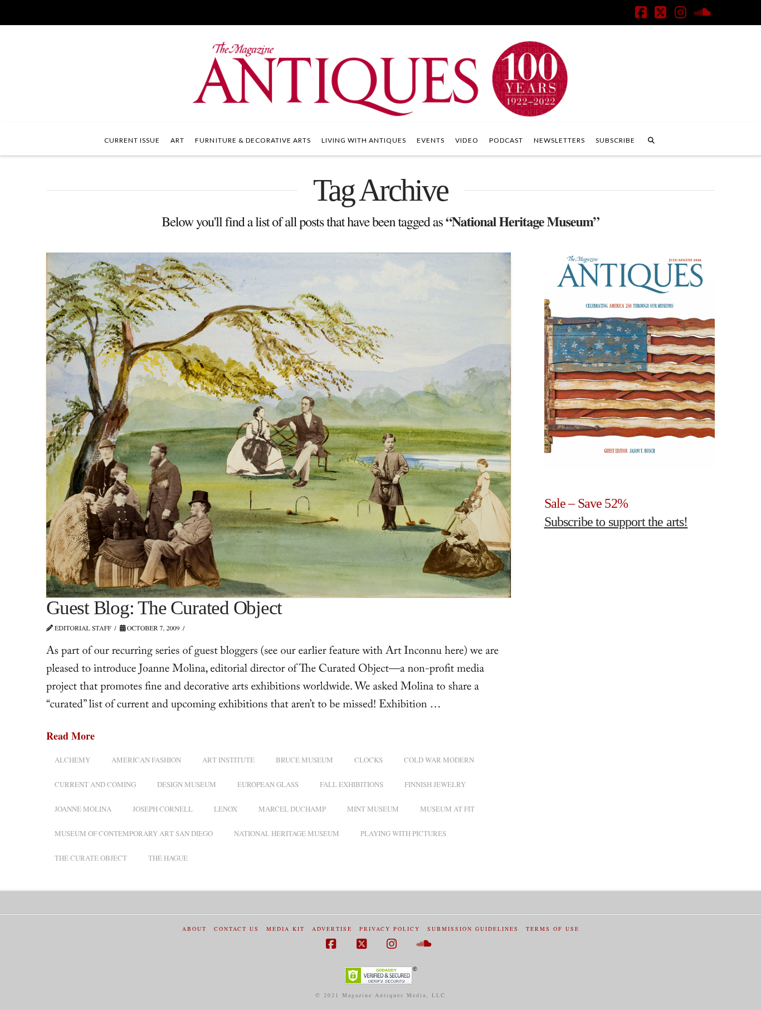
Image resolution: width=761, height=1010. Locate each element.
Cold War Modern (439, 760)
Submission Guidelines (473, 929)
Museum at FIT (447, 809)
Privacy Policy (389, 929)
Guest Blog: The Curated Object (164, 608)
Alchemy (72, 760)
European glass (268, 784)
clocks (368, 760)
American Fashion (146, 760)
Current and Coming (95, 784)
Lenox (225, 809)
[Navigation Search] (651, 139)
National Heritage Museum (286, 833)
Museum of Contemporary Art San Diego (134, 833)
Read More (70, 736)
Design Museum (186, 784)
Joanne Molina (83, 809)
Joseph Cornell (163, 809)
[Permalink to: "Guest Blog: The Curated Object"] (278, 425)
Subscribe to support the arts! (616, 521)
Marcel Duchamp (292, 809)
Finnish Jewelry (435, 784)
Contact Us (236, 929)
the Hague (168, 858)
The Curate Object (91, 858)
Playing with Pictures (403, 833)
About (194, 929)
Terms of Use (552, 929)
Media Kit (285, 929)
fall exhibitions (351, 784)
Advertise (332, 929)
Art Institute (228, 760)
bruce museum (304, 760)
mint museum (373, 809)
